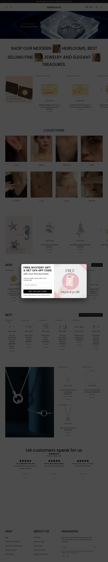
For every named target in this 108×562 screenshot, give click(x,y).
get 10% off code (38, 291)
